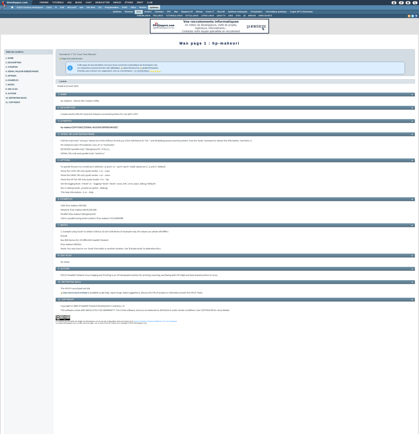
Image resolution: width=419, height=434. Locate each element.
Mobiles (142, 7)
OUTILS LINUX (192, 16)
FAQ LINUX (158, 16)
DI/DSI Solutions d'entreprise (30, 7)
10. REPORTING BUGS (16, 98)
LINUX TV (221, 16)
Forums (43, 2)
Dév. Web (90, 7)
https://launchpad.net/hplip (75, 293)
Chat (88, 2)
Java (81, 7)
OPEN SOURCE (265, 16)
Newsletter (102, 2)
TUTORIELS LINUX (174, 16)
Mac (176, 12)
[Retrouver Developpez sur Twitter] (412, 16)
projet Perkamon (150, 68)
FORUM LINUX (143, 16)
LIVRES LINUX (207, 16)
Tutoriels (58, 2)
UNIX (230, 16)
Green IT (210, 12)
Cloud (49, 7)
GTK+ (238, 16)
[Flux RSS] (409, 16)
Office (133, 7)
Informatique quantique (276, 12)
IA (56, 7)
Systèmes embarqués (237, 12)
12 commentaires (141, 71)
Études (128, 2)
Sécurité (221, 12)
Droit (139, 2)
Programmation (112, 7)
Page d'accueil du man (71, 59)
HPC (169, 12)
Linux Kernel (129, 68)
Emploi (117, 2)
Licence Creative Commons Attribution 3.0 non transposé (155, 321)
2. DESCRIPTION (13, 62)
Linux (138, 12)
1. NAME (10, 58)
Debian (116, 68)
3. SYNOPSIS (12, 67)
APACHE (252, 16)
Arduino (148, 12)
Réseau (199, 12)
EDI (100, 7)
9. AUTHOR (11, 93)
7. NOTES (10, 85)
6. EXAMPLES (12, 80)
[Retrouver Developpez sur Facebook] (416, 16)
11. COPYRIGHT (13, 102)
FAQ (69, 2)
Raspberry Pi (187, 12)
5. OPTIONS (11, 76)
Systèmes (154, 7)
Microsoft (71, 7)
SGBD (124, 7)
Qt (244, 16)
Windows (129, 12)
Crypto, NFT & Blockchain (301, 12)
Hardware (159, 12)
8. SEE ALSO (12, 89)
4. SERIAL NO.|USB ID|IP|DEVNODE (22, 71)
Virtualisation (256, 12)
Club (149, 2)
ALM (62, 7)
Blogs (78, 2)
